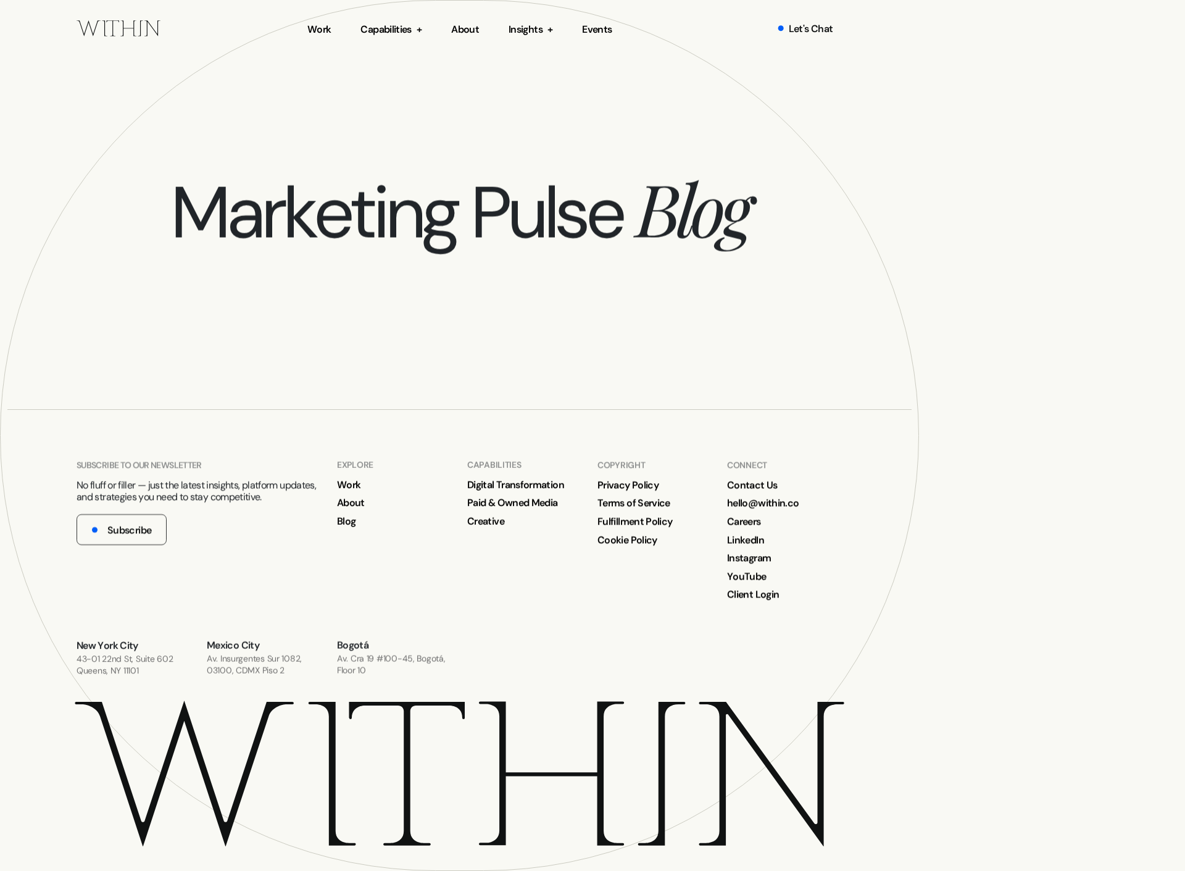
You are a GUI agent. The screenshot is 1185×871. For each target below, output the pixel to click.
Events (597, 29)
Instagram (749, 558)
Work (319, 29)
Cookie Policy (627, 539)
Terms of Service (633, 503)
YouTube (747, 575)
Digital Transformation (515, 484)
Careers (744, 521)
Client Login (753, 594)
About (465, 29)
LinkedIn (745, 539)
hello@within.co (763, 503)
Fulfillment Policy (634, 521)
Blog (346, 521)
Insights (526, 29)
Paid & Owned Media (512, 503)
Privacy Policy (628, 484)
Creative (485, 521)
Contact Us (752, 484)
